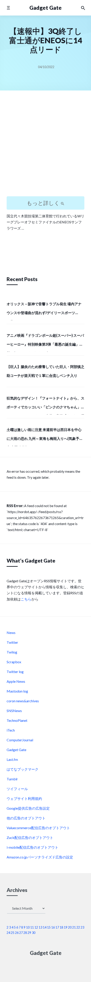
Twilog (12, 652)
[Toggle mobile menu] (8, 8)
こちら (26, 599)
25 (12, 933)
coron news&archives (23, 701)
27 (21, 933)
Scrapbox (14, 662)
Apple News (16, 681)
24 (8, 933)
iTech (11, 730)
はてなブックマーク (22, 769)
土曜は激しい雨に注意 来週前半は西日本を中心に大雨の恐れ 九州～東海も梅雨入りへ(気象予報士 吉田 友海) (45, 436)
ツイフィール (17, 789)
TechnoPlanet (17, 720)
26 (17, 933)
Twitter (12, 642)
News (11, 632)
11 (32, 927)
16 (53, 927)
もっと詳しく (44, 203)
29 (29, 933)
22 (78, 927)
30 (33, 933)
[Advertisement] (45, 147)
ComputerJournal (20, 740)
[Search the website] (83, 8)
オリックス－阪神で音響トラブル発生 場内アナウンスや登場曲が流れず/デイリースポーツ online (44, 311)
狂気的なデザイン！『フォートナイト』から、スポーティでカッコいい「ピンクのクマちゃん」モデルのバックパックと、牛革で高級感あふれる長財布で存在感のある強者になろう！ (45, 405)
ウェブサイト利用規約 (24, 798)
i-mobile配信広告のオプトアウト (32, 847)
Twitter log (15, 671)
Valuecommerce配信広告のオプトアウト (38, 828)
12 (36, 927)
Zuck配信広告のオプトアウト (30, 837)
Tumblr (12, 779)
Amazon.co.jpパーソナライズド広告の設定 (40, 857)
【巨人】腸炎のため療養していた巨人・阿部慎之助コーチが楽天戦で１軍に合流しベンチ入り (45, 371)
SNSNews (14, 710)
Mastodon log (17, 691)
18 (61, 927)
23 (82, 927)
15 (49, 927)
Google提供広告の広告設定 (28, 808)
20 (70, 927)
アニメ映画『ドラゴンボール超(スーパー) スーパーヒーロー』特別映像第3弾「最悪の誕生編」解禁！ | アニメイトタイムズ (45, 342)
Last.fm (12, 759)
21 (74, 927)
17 (57, 927)
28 (25, 933)
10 (28, 927)
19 (65, 927)
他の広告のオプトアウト (26, 818)
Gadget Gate (45, 7)
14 (44, 927)
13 (40, 927)
